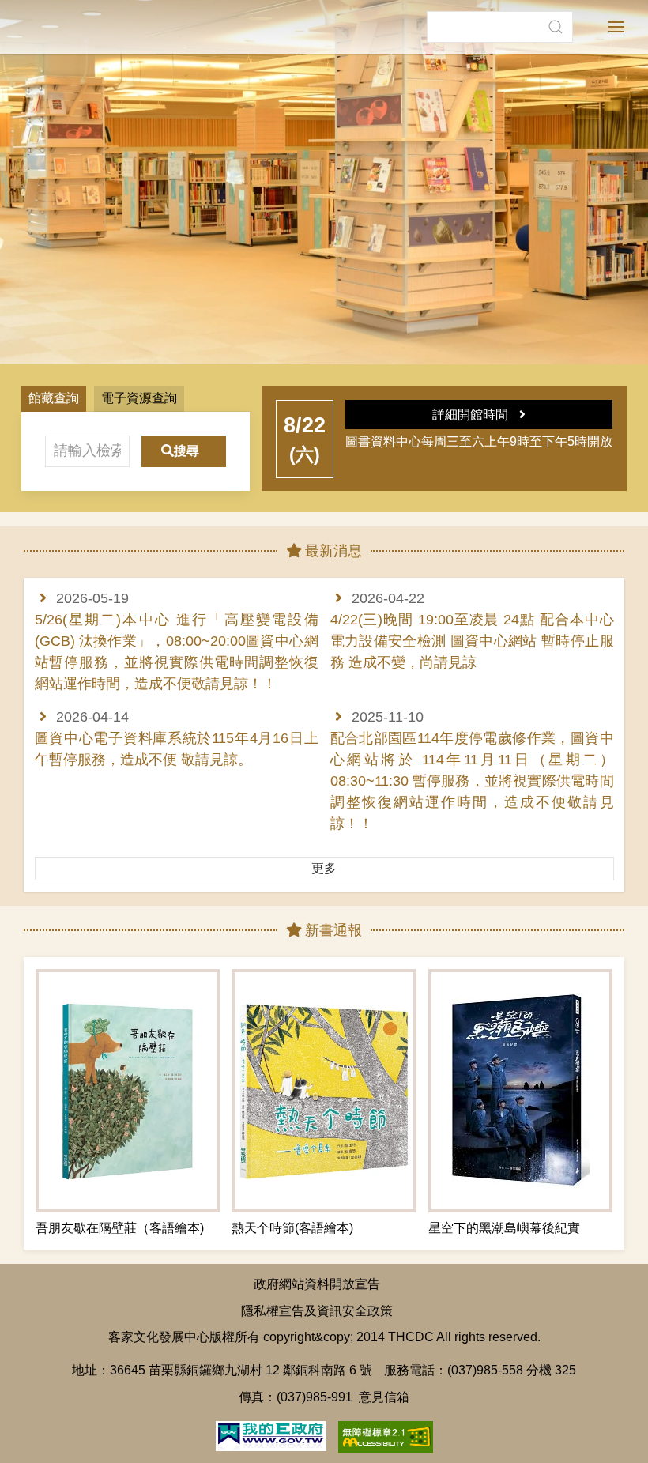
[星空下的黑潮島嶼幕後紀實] (520, 1090)
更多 (324, 868)
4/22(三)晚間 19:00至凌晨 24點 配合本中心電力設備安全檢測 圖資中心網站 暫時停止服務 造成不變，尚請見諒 (472, 641)
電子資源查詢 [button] (139, 398)
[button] (555, 27)
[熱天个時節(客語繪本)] (324, 1090)
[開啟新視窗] (271, 1434)
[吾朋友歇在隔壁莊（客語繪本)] (128, 1090)
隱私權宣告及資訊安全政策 (317, 1310)
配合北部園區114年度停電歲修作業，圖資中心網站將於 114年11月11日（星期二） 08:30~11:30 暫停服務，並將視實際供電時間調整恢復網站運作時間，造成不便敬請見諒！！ (472, 780)
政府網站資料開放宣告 (317, 1283)
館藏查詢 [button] (53, 398)
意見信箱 (384, 1396)
